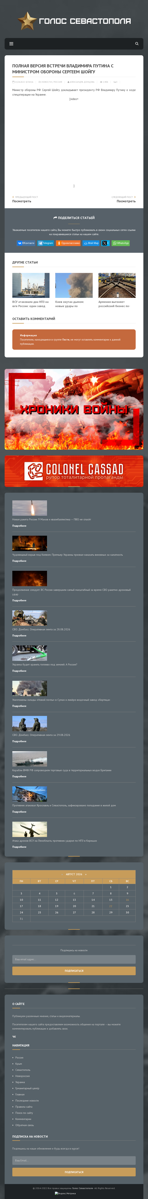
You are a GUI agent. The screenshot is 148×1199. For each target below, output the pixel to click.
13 (74, 900)
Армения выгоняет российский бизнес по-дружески (114, 306)
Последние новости (27, 1100)
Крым (18, 1063)
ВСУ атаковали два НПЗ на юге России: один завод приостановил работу (30, 306)
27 (74, 912)
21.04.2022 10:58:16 (23, 82)
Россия (58, 82)
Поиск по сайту (24, 1113)
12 (56, 900)
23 (127, 906)
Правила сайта (23, 1106)
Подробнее (19, 525)
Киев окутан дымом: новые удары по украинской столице (69, 306)
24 (21, 912)
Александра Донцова (81, 82)
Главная (19, 1094)
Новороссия (22, 1076)
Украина (20, 1082)
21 (93, 906)
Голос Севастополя (82, 1188)
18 (39, 906)
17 (21, 906)
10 (21, 900)
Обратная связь (24, 1125)
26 (56, 912)
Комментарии (23, 1119)
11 (39, 900)
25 (39, 912)
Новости (47, 82)
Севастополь (22, 1070)
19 (56, 906)
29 (110, 912)
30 (127, 912)
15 (110, 900)
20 (74, 906)
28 (93, 912)
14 (93, 900)
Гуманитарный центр (27, 1088)
